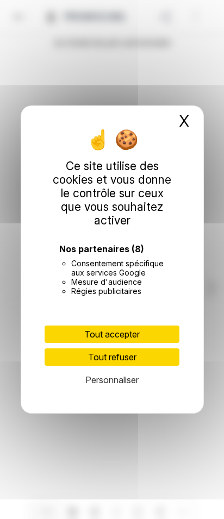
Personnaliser (112, 379)
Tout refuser (112, 357)
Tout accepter (112, 334)
